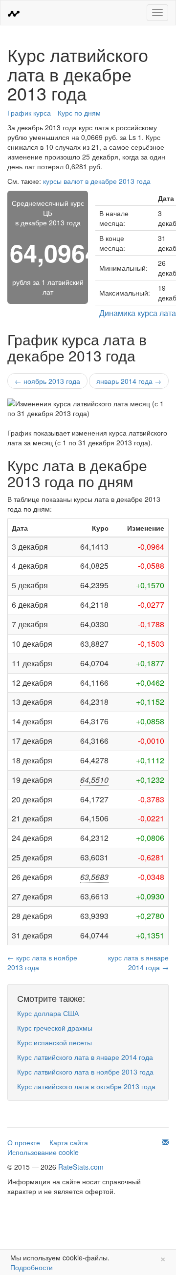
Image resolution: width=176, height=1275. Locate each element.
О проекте (23, 1142)
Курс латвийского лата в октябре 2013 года (86, 1086)
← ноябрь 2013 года (47, 381)
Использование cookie (43, 1152)
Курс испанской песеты (54, 1042)
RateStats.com (81, 1167)
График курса (29, 113)
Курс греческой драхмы (54, 1028)
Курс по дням (79, 113)
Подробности (31, 1267)
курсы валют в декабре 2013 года (97, 181)
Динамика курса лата (137, 313)
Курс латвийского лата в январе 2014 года (85, 1057)
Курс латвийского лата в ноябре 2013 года (85, 1071)
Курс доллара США (48, 1013)
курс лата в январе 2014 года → (138, 962)
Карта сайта (68, 1142)
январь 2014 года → (128, 381)
